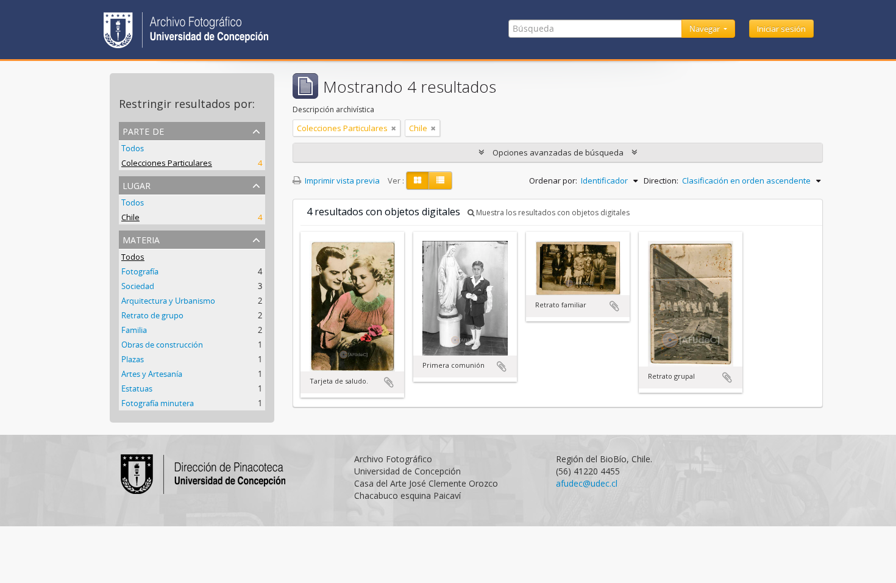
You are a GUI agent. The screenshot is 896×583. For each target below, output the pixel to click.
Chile (130, 217)
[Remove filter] (393, 128)
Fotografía (139, 271)
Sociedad (137, 286)
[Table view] (440, 180)
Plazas (132, 359)
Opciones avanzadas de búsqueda (558, 152)
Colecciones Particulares (166, 162)
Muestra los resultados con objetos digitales (552, 212)
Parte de (143, 130)
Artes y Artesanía (151, 373)
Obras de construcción (162, 344)
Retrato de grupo (152, 315)
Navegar (705, 28)
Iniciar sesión (781, 28)
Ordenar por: (553, 180)
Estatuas (136, 388)
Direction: (661, 180)
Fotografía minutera (157, 403)
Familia (134, 329)
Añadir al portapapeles (389, 382)
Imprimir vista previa (341, 180)
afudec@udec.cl (586, 483)
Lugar (137, 184)
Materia (141, 239)
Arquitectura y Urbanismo (168, 300)
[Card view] (417, 180)
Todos (132, 148)
